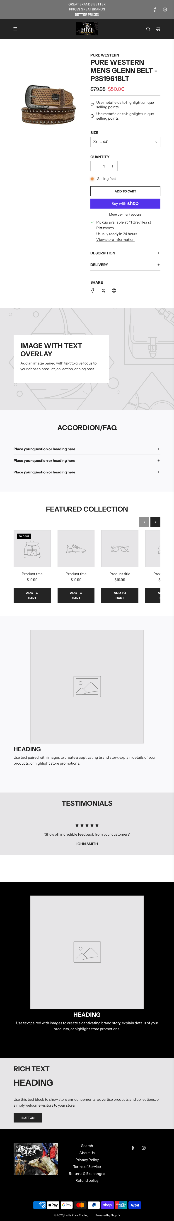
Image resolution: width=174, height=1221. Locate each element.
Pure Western (104, 55)
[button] (144, 522)
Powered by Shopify (107, 1215)
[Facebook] (155, 9)
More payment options (125, 214)
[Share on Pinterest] (114, 291)
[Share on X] (103, 291)
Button (28, 1118)
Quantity (99, 157)
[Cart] (158, 29)
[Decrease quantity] (96, 166)
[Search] (148, 29)
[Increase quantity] (112, 166)
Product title (32, 573)
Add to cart (32, 595)
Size (94, 132)
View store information (115, 239)
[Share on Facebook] (93, 291)
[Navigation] (15, 29)
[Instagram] (165, 9)
